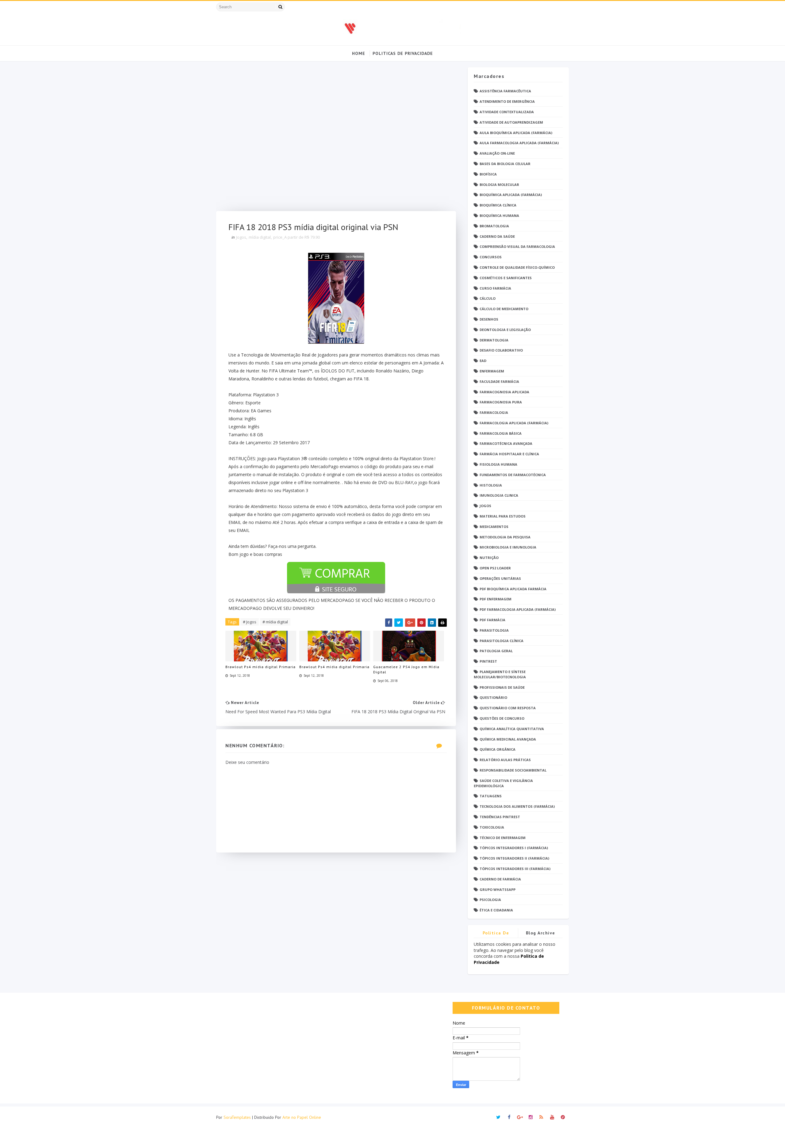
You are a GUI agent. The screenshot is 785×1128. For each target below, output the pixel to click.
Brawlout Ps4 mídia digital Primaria (260, 666)
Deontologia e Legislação (505, 329)
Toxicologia (492, 827)
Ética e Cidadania (496, 910)
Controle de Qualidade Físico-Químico (517, 267)
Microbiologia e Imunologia (508, 547)
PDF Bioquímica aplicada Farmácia (513, 589)
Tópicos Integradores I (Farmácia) (514, 847)
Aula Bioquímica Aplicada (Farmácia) (516, 132)
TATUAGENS (491, 796)
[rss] (541, 1117)
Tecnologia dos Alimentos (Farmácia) (517, 806)
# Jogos (249, 622)
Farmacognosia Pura (501, 402)
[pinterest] (562, 1117)
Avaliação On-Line (497, 153)
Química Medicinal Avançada (508, 739)
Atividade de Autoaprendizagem (511, 122)
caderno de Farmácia (500, 879)
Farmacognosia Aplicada (504, 392)
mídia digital (260, 237)
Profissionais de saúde (502, 687)
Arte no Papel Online (301, 1117)
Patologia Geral (496, 651)
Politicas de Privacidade (403, 53)
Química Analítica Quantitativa (512, 728)
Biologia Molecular (499, 184)
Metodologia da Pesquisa (505, 537)
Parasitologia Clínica (501, 640)
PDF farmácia (492, 620)
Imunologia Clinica (499, 495)
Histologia (491, 485)
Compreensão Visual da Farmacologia (517, 246)
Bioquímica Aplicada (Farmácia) (511, 194)
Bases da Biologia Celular (505, 163)
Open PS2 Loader (495, 568)
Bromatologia (494, 226)
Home (358, 53)
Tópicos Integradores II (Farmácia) (514, 858)
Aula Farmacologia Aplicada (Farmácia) (519, 143)
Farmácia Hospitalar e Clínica (509, 454)
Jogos (241, 237)
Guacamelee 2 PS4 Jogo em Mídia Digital (406, 669)
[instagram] (530, 1117)
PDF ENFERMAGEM (495, 599)
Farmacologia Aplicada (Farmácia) (514, 423)
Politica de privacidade (496, 934)
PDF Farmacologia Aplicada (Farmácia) (518, 609)
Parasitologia (494, 630)
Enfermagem (492, 371)
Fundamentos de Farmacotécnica (513, 474)
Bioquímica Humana (499, 215)
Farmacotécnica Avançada (506, 443)
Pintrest (488, 661)
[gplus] (519, 1117)
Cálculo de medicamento (504, 308)
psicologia (490, 899)
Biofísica (488, 174)
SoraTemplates (237, 1117)
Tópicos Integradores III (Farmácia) (515, 868)
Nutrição (489, 557)
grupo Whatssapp (497, 889)
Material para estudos (503, 516)
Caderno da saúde (497, 236)
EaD (483, 360)
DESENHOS (489, 319)
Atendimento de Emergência (507, 101)
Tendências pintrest (500, 816)
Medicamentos (494, 526)
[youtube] (552, 1117)
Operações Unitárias (500, 578)
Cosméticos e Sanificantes (506, 277)
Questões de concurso (502, 718)
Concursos (491, 257)
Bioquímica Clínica (498, 205)
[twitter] (498, 1117)
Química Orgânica (497, 749)
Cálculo (488, 298)
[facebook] (509, 1117)
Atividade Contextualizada (507, 112)
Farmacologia (494, 412)
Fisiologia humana (498, 464)
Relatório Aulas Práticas (505, 759)
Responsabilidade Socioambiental (513, 770)
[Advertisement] (336, 139)
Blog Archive (540, 933)
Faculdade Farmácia (499, 381)
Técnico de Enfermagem (503, 837)
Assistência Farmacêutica (505, 91)
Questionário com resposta (508, 708)
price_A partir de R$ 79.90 (296, 237)
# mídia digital (275, 622)
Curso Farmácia (495, 288)
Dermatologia (494, 340)
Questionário (493, 697)
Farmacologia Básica (501, 433)
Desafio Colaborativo (501, 350)
